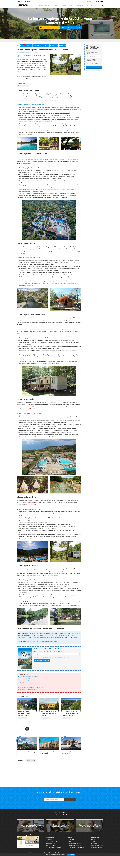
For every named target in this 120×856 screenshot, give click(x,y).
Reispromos (29, 45)
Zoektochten (49, 839)
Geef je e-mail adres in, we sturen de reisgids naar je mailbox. (48, 651)
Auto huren (63, 45)
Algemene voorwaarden (35, 852)
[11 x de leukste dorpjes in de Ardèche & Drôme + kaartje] (49, 705)
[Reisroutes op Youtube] (102, 1)
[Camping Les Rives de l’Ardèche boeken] (49, 381)
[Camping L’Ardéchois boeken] (32, 551)
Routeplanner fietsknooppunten (53, 847)
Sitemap (59, 852)
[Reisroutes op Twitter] (96, 1)
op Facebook (25, 835)
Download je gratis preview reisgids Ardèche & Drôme (42, 641)
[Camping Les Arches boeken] (49, 457)
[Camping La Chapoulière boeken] (27, 143)
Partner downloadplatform (74, 845)
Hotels (22, 45)
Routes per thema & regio (97, 845)
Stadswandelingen (44, 5)
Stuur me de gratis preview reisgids (71, 27)
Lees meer (22, 718)
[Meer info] (91, 5)
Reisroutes (22, 5)
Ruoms (41, 100)
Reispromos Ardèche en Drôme (27, 679)
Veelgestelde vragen (51, 843)
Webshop (28, 1)
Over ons (70, 841)
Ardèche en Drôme (27, 40)
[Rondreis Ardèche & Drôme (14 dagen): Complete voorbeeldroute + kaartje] (27, 705)
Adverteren (20, 1)
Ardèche (34, 63)
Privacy (42, 852)
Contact (63, 852)
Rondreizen (55, 5)
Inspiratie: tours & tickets (26, 681)
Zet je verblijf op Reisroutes (75, 843)
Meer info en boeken (59, 100)
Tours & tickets (38, 45)
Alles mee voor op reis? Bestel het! (28, 689)
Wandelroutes (94, 843)
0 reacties (37, 52)
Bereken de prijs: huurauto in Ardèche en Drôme (32, 687)
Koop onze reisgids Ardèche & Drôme (56, 635)
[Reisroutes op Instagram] (100, 1)
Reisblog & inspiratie (51, 845)
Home (19, 40)
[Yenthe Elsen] (27, 729)
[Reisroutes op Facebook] (94, 1)
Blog (87, 5)
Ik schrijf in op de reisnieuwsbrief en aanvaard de (52, 657)
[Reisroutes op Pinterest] (98, 1)
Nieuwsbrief (71, 839)
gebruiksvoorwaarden (64, 657)
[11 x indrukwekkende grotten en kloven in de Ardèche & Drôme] (71, 705)
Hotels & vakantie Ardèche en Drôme (29, 676)
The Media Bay (20, 852)
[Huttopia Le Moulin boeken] (32, 298)
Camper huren (54, 45)
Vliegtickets (46, 45)
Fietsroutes (63, 5)
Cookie (45, 852)
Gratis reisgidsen (79, 5)
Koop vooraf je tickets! (51, 841)
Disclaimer (50, 852)
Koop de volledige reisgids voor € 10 (50, 27)
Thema (70, 5)
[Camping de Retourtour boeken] (32, 616)
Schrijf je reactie (31, 760)
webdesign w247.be (99, 852)
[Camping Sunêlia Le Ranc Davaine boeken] (49, 220)
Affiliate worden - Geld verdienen (76, 847)
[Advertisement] (49, 772)
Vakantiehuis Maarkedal (96, 847)
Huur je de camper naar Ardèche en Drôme (30, 685)
